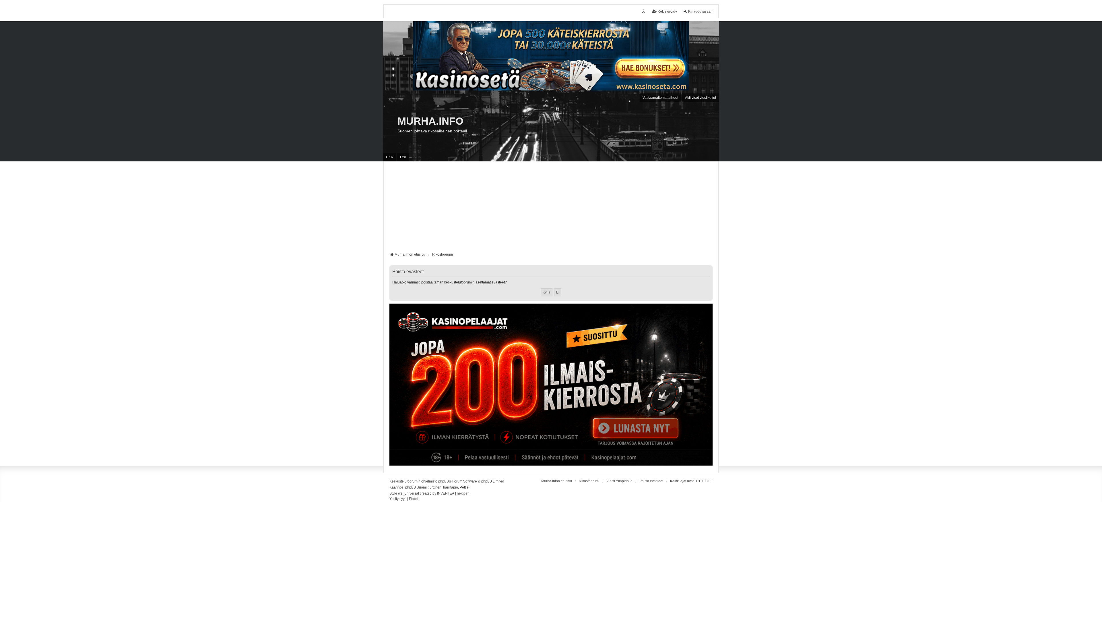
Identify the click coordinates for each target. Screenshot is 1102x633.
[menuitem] (397, 499)
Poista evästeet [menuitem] (651, 481)
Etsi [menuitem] (403, 157)
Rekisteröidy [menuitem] (667, 11)
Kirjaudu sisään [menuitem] (700, 11)
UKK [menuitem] (389, 157)
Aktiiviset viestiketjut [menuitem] (700, 98)
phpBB (443, 481)
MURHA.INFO (430, 121)
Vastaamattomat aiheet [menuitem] (660, 98)
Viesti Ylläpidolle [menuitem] (619, 481)
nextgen (463, 493)
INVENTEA (445, 493)
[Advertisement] (551, 209)
